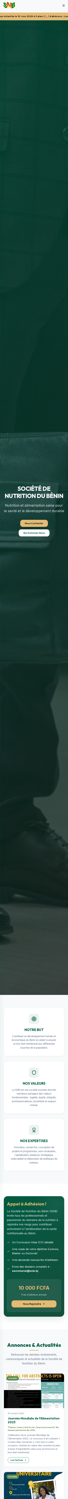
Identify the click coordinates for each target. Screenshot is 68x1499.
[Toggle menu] (63, 5)
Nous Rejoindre (32, 1303)
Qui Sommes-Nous (34, 532)
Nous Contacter (34, 523)
